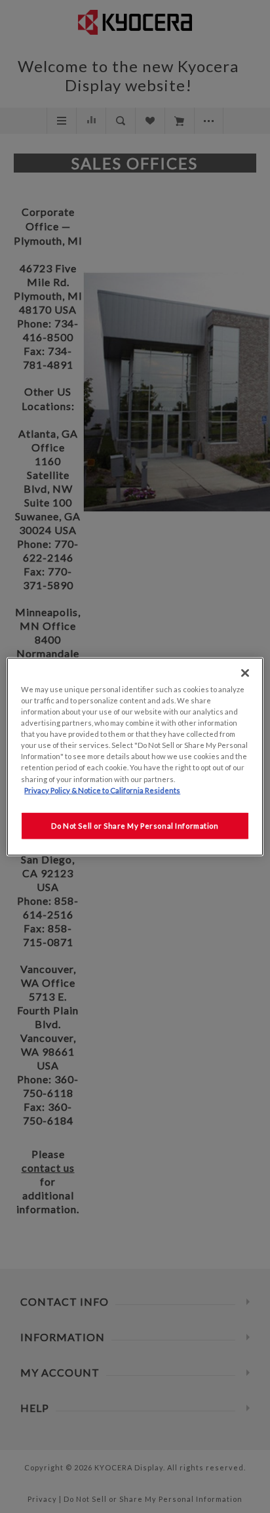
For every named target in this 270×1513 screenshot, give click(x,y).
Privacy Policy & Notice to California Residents (102, 789)
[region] (135, 756)
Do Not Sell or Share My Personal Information (134, 825)
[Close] (245, 673)
